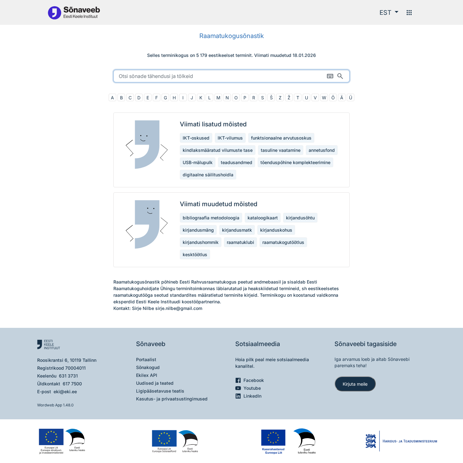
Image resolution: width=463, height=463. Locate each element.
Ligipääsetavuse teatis (160, 391)
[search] (231, 76)
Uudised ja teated (155, 383)
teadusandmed (236, 162)
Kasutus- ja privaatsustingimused (172, 398)
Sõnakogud (148, 367)
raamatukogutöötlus (283, 242)
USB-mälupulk (198, 162)
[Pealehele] (73, 12)
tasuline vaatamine (280, 150)
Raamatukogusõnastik (231, 36)
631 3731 (68, 375)
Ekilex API (146, 375)
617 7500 (72, 383)
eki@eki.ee (65, 391)
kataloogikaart (263, 217)
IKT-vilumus (230, 138)
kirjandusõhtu (300, 217)
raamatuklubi (240, 242)
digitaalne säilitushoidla (208, 174)
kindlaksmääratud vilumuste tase (218, 150)
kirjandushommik (201, 242)
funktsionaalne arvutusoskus (281, 138)
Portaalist (146, 359)
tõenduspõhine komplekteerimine (295, 162)
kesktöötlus (195, 254)
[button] (389, 12)
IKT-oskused (196, 138)
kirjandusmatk (237, 230)
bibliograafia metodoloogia (211, 217)
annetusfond (322, 150)
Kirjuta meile (355, 384)
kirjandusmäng (198, 230)
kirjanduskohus (276, 230)
